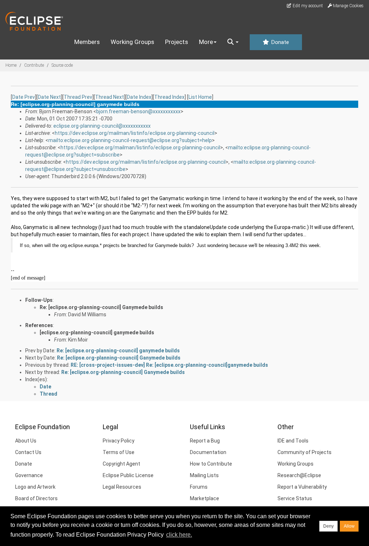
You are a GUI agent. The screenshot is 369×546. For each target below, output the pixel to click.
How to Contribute (211, 464)
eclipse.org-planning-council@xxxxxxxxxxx (102, 126)
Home (11, 65)
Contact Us (28, 452)
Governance (29, 475)
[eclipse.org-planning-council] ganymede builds (97, 332)
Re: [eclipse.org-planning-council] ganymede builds (118, 350)
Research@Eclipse (299, 475)
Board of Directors (36, 498)
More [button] (206, 41)
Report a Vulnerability (302, 487)
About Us (25, 441)
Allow (349, 526)
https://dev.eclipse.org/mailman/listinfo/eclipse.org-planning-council (134, 133)
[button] (233, 42)
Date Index (139, 97)
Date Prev (23, 97)
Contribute (34, 65)
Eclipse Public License (128, 475)
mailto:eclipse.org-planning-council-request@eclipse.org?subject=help (130, 140)
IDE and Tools (292, 441)
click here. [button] (179, 535)
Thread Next (109, 97)
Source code (62, 65)
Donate (279, 42)
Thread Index (169, 97)
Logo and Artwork (35, 487)
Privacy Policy (118, 441)
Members (87, 41)
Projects (176, 41)
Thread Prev (78, 97)
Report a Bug (205, 441)
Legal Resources (122, 487)
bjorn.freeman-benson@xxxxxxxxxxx (138, 111)
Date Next (49, 97)
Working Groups (132, 41)
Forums (199, 487)
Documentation (208, 452)
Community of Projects (304, 452)
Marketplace (204, 498)
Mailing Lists (204, 475)
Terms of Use (118, 452)
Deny (328, 526)
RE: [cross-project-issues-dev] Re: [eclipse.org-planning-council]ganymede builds (169, 365)
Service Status (294, 498)
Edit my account (307, 5)
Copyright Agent (121, 464)
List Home (200, 97)
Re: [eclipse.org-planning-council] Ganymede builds (101, 307)
